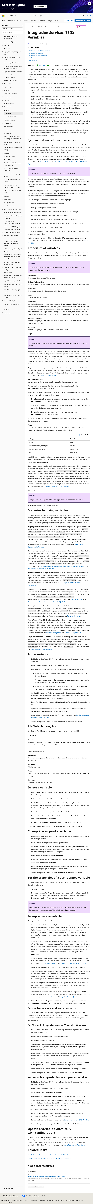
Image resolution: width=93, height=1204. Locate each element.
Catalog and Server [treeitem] (9, 156)
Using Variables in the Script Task (42, 649)
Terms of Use (70, 1200)
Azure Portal (69, 21)
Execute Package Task (53, 633)
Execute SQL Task (45, 162)
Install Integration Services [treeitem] (12, 63)
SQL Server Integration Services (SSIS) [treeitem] (11, 38)
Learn (30, 27)
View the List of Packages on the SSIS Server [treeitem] (12, 164)
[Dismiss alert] (89, 3)
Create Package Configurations (74, 1145)
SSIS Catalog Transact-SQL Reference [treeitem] (12, 170)
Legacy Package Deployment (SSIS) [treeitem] (12, 143)
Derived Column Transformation (51, 566)
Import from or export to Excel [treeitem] (13, 281)
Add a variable (33, 58)
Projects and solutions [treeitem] (10, 80)
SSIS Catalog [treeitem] (7, 160)
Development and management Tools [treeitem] (9, 76)
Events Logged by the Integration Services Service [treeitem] (12, 186)
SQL (35, 27)
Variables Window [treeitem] (10, 117)
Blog (26, 1200)
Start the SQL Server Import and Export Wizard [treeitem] (12, 263)
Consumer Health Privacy (55, 1200)
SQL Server (42, 65)
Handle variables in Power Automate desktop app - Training (46, 1176)
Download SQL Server (83, 21)
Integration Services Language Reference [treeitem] (13, 217)
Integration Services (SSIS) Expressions (57, 486)
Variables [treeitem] (8, 113)
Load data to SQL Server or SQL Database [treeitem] (13, 285)
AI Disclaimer (5, 1200)
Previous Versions (17, 1200)
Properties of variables (36, 53)
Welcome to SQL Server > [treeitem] (11, 42)
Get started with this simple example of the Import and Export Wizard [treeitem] (12, 257)
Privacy (42, 1200)
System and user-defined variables (39, 51)
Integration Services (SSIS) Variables (76, 1120)
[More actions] (88, 26)
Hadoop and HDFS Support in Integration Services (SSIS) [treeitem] (12, 228)
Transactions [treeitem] (7, 133)
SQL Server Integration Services (48, 27)
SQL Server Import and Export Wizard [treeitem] (13, 250)
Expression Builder (49, 963)
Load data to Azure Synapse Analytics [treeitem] (12, 291)
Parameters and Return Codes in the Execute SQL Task (46, 602)
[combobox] (12, 28)
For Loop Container (73, 616)
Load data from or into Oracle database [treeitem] (13, 296)
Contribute (34, 1200)
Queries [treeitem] (6, 130)
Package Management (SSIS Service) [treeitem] (12, 181)
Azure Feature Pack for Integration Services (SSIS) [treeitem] (12, 222)
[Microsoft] (3, 16)
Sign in (89, 16)
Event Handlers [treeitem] (8, 126)
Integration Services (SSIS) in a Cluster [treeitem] (13, 192)
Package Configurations (48, 375)
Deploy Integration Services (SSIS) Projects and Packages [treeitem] (12, 138)
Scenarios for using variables (38, 55)
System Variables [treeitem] (10, 120)
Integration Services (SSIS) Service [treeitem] (12, 175)
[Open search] (84, 15)
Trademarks (79, 1200)
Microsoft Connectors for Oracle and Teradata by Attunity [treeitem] (11, 243)
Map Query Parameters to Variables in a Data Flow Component (49, 1159)
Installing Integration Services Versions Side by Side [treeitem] (13, 67)
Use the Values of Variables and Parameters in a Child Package (49, 1155)
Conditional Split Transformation (73, 566)
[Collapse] (22, 25)
